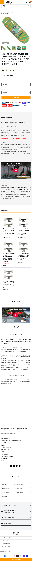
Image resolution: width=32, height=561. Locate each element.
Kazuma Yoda (20, 492)
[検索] (28, 6)
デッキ (6, 12)
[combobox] (14, 6)
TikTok (2, 460)
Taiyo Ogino (19, 488)
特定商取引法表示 (5, 543)
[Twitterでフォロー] (14, 465)
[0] (30, 2)
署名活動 (14, 362)
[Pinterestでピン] (6, 70)
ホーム (2, 12)
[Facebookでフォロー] (11, 465)
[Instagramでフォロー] (17, 466)
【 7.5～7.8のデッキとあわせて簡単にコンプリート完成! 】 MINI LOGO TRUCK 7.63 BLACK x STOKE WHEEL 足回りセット (23, 231)
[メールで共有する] (14, 70)
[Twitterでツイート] (10, 70)
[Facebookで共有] (3, 70)
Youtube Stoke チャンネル (6, 458)
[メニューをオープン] (2, 2)
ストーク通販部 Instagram (6, 454)
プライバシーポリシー (6, 546)
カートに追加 (16, 97)
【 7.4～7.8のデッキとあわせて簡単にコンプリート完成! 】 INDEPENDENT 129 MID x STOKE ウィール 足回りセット (8, 284)
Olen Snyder (4, 496)
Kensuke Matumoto (6, 492)
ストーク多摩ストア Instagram (7, 456)
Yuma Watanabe (20, 484)
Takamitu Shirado (5, 488)
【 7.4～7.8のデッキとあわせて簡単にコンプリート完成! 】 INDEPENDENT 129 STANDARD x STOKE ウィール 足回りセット (23, 256)
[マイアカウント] (27, 2)
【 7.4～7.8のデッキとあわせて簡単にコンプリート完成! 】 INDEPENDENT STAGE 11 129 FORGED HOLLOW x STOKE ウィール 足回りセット (8, 257)
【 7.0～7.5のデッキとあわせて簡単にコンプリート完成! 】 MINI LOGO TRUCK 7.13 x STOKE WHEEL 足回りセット (8, 231)
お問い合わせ (4, 540)
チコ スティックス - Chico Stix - (14, 12)
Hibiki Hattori (4, 484)
